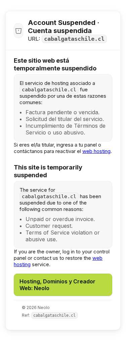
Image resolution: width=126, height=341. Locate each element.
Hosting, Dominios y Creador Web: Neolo (57, 284)
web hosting (96, 151)
